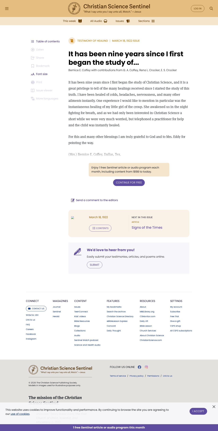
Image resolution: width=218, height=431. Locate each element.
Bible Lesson (146, 326)
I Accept (198, 411)
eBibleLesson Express (117, 321)
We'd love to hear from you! (111, 250)
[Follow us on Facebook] (139, 367)
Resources (147, 301)
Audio (77, 335)
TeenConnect (81, 312)
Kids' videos (80, 316)
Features (113, 301)
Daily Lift (144, 321)
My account (176, 307)
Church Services (148, 331)
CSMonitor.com (147, 316)
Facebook (31, 334)
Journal (56, 307)
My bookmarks (114, 307)
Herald (56, 316)
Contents (102, 228)
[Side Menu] (7, 8)
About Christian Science (152, 335)
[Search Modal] (211, 8)
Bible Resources (82, 321)
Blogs (77, 326)
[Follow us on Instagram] (146, 367)
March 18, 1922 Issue (126, 41)
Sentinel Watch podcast (86, 340)
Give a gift (175, 321)
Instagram (31, 339)
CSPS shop (175, 326)
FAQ (28, 325)
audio (87, 345)
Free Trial (174, 316)
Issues (77, 307)
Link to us (30, 320)
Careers (30, 329)
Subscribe (175, 312)
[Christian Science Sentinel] (109, 8)
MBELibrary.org (147, 312)
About (143, 307)
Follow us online (122, 367)
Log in (197, 8)
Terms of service (118, 375)
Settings (176, 301)
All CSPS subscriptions (181, 331)
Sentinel (57, 312)
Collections (79, 331)
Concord (111, 326)
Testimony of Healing (92, 41)
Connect (32, 301)
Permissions (153, 375)
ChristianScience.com (151, 340)
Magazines (60, 301)
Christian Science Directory (120, 316)
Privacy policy (137, 375)
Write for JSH (32, 315)
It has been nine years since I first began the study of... (125, 58)
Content (80, 301)
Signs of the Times (147, 227)
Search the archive (116, 312)
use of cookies (20, 414)
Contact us (38, 308)
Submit (94, 265)
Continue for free (129, 182)
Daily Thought (114, 331)
